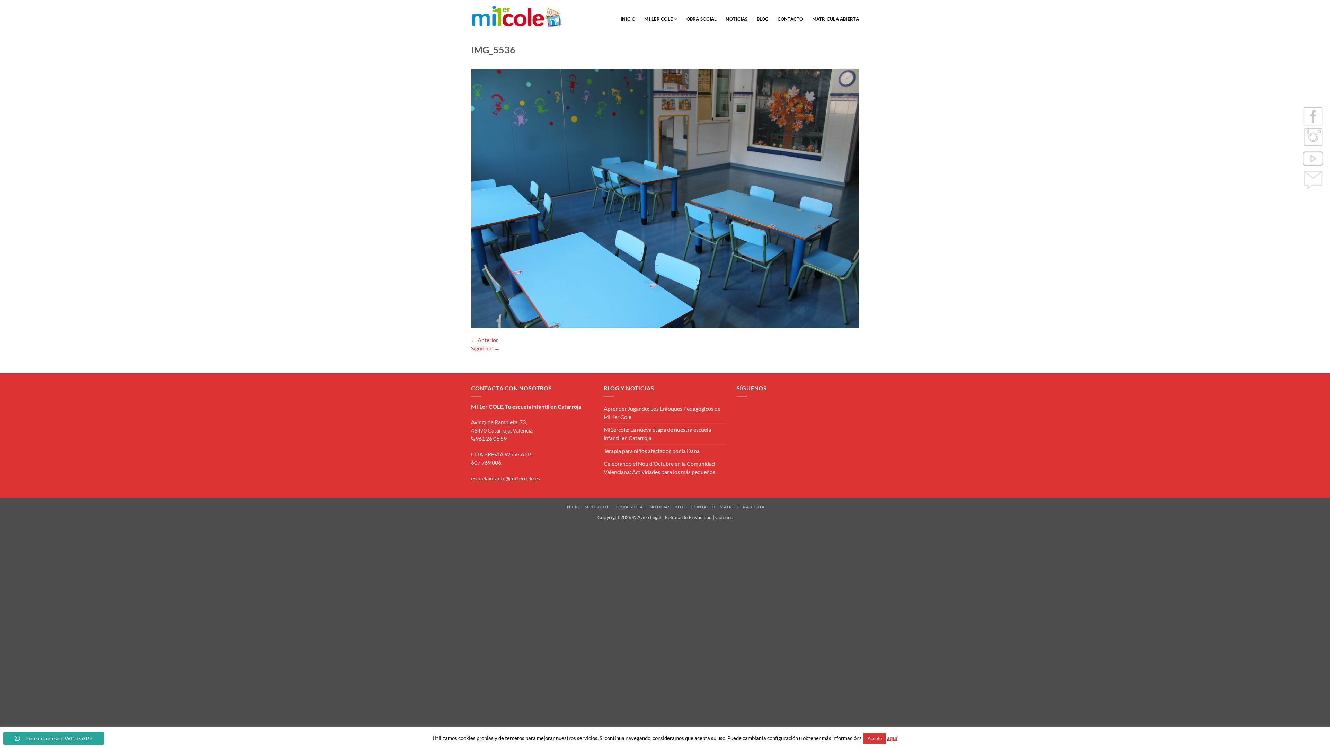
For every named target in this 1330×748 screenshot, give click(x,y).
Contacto (790, 19)
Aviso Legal (649, 517)
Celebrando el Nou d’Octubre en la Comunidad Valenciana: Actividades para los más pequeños (659, 467)
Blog (763, 19)
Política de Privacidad (688, 517)
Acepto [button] (875, 738)
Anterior (484, 340)
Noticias (736, 19)
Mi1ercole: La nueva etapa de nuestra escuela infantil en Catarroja (657, 433)
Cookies (724, 517)
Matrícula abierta (835, 19)
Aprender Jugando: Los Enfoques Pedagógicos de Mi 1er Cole (662, 412)
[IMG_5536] (665, 197)
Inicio (628, 19)
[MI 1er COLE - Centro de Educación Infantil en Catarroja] (517, 16)
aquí (892, 738)
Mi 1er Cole (658, 19)
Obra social (701, 19)
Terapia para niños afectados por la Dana (652, 450)
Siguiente (485, 348)
